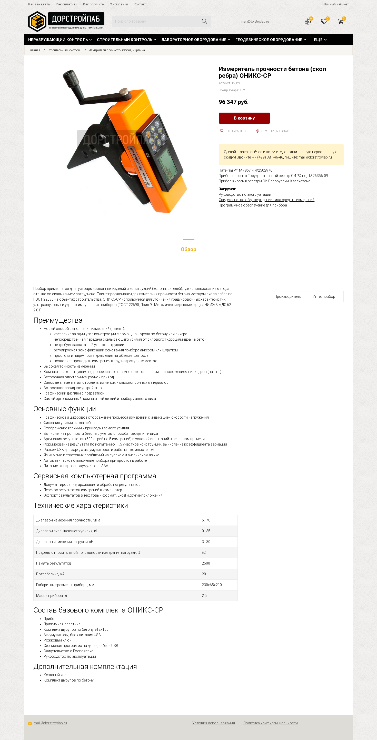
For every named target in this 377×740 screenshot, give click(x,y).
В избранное (236, 131)
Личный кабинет (336, 4)
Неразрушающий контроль (58, 39)
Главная (34, 50)
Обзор (188, 249)
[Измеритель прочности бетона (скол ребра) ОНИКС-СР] (122, 142)
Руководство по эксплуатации (245, 194)
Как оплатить (66, 4)
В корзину (244, 118)
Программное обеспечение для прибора (253, 205)
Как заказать (39, 4)
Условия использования (213, 723)
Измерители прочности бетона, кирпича (116, 50)
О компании (119, 4)
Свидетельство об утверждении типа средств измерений (266, 200)
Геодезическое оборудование (268, 39)
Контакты (141, 4)
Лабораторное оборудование (193, 39)
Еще (318, 39)
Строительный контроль (124, 39)
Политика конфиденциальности (270, 723)
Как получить (93, 4)
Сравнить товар (275, 131)
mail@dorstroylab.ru (255, 21)
